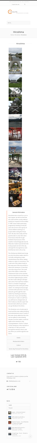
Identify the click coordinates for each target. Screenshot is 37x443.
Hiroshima (17, 35)
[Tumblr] (10, 389)
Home (12, 35)
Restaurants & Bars (18, 341)
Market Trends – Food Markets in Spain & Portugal (20, 422)
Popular (11, 408)
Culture (19, 345)
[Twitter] (16, 362)
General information (18, 212)
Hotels (18, 338)
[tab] (18, 212)
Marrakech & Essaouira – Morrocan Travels (18, 428)
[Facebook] (18, 362)
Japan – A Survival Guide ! (18, 412)
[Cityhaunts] (18, 13)
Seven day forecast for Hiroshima (18, 349)
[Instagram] (19, 362)
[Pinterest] (14, 389)
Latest (10, 405)
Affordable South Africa (18, 417)
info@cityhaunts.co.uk (14, 381)
